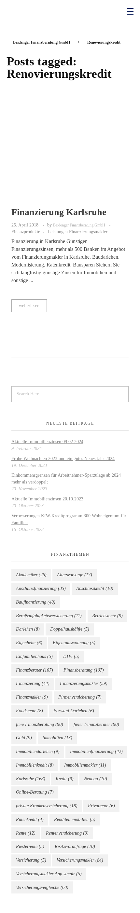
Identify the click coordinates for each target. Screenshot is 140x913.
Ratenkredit (30, 819)
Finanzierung (32, 683)
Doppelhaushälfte (69, 629)
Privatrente (101, 805)
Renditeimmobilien (74, 819)
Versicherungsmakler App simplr (49, 873)
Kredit (65, 778)
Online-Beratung (35, 792)
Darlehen (28, 629)
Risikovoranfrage (75, 846)
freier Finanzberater (96, 724)
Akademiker (31, 574)
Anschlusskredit (94, 588)
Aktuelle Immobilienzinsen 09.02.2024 (47, 441)
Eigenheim (29, 642)
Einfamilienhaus (34, 656)
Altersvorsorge (74, 574)
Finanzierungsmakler (83, 683)
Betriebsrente (107, 615)
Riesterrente (30, 846)
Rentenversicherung (67, 833)
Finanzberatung (83, 670)
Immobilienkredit (35, 765)
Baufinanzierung (35, 602)
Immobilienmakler (85, 765)
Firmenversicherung (80, 697)
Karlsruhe (30, 778)
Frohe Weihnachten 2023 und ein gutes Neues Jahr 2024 (63, 458)
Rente (25, 833)
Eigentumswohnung (74, 642)
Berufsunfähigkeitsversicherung (49, 615)
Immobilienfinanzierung (96, 751)
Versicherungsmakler (80, 860)
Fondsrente (29, 710)
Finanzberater (34, 670)
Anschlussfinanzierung (41, 588)
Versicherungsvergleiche (42, 887)
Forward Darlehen (73, 710)
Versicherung (31, 860)
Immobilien (57, 737)
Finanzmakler (32, 697)
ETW (71, 656)
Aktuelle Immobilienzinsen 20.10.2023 (47, 499)
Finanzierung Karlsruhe (58, 212)
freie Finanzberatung (39, 724)
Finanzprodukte (25, 231)
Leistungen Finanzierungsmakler (77, 231)
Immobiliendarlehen (38, 751)
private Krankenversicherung (46, 805)
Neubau (95, 778)
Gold (24, 737)
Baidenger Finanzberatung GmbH (79, 225)
